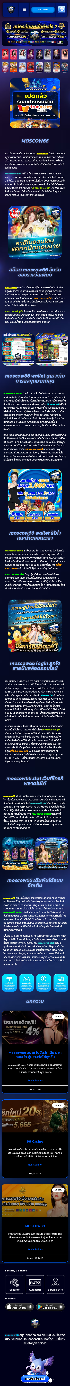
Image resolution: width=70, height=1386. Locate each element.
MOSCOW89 (35, 1225)
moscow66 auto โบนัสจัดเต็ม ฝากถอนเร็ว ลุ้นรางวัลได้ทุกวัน (35, 1054)
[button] (24, 9)
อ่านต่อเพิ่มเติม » (35, 1080)
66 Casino (35, 1141)
